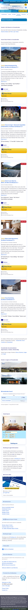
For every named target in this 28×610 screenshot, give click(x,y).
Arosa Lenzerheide (6, 400)
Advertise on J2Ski (6, 582)
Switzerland (7, 11)
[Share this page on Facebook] (25, 8)
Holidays (23, 14)
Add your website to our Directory (10, 567)
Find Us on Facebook (8, 549)
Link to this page (6, 585)
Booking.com (13, 537)
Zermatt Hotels (5, 514)
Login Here (6, 492)
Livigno (25, 352)
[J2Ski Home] (3, 4)
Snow (9, 14)
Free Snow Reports (12, 488)
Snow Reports (13, 1)
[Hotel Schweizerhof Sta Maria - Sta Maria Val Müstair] (11, 54)
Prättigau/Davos (6, 375)
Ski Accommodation (8, 563)
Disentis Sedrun (4, 31)
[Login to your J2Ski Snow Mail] (14, 482)
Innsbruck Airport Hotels (7, 526)
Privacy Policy (5, 588)
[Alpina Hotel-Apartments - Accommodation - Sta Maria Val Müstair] (11, 227)
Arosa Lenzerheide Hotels (8, 507)
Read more (3, 81)
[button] (16, 397)
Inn (3, 363)
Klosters (21, 352)
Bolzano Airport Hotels (7, 525)
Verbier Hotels (5, 510)
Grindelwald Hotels (6, 509)
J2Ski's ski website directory (9, 561)
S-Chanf (4, 354)
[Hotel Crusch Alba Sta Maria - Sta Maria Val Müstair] (11, 169)
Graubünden (19, 340)
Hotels (2, 11)
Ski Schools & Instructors (9, 565)
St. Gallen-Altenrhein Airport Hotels (10, 528)
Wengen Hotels (5, 512)
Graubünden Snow (7, 391)
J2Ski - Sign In (23, 11)
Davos (17, 352)
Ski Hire (13, 14)
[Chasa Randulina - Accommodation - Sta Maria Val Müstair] (11, 286)
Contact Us (4, 590)
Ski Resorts (4, 14)
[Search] (25, 5)
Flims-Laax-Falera (14, 31)
